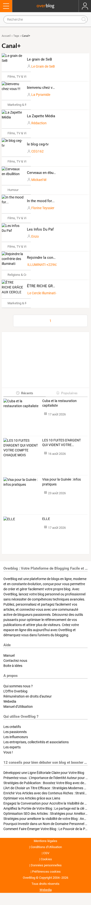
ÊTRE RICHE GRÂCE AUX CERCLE (54, 286)
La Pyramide (40, 95)
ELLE (46, 519)
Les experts (12, 747)
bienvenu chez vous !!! (44, 87)
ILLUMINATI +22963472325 (48, 265)
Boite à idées (12, 666)
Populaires (69, 393)
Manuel (9, 655)
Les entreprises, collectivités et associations (36, 742)
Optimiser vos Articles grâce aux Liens (31, 798)
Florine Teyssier (42, 208)
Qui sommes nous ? (18, 686)
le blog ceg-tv (38, 144)
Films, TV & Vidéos (20, 76)
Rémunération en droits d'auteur (27, 696)
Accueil (6, 35)
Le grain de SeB (39, 59)
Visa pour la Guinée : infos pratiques (61, 481)
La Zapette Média (41, 116)
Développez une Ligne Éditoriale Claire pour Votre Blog (43, 773)
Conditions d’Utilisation (46, 847)
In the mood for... (41, 201)
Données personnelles (46, 865)
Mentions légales (45, 841)
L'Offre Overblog (15, 691)
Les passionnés (15, 732)
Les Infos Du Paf (40, 229)
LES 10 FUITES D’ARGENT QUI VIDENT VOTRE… (61, 442)
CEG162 (37, 151)
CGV (46, 853)
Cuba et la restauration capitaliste (59, 403)
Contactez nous (15, 661)
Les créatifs (12, 727)
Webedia (9, 701)
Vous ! (8, 752)
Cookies (46, 859)
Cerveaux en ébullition (45, 172)
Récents (27, 393)
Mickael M (38, 180)
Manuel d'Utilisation (18, 706)
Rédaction (39, 123)
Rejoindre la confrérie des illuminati (55, 257)
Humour (13, 190)
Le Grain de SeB (43, 66)
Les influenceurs (15, 737)
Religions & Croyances (23, 275)
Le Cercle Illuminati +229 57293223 (53, 293)
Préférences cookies (46, 871)
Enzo (35, 236)
